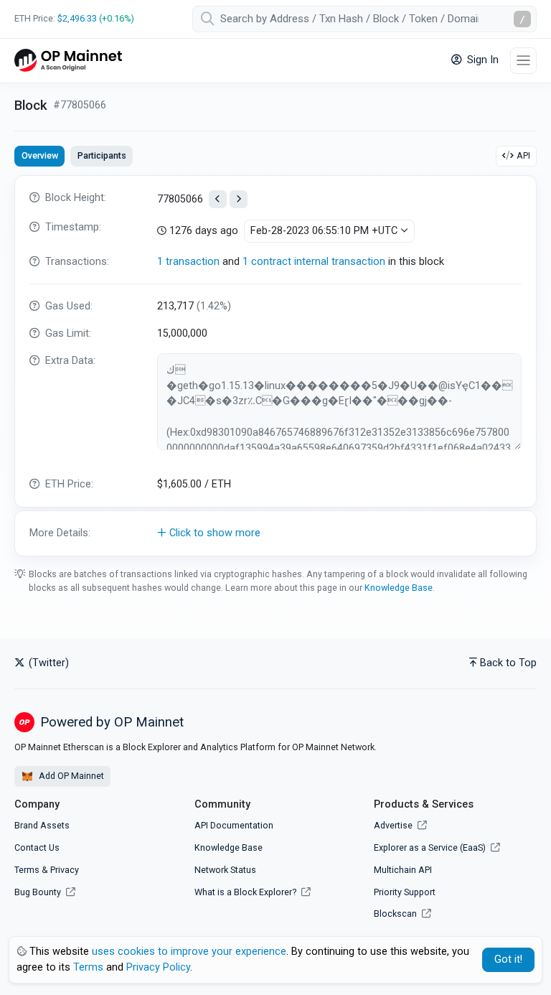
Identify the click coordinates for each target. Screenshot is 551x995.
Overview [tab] (40, 155)
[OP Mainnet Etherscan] (68, 61)
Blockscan (396, 913)
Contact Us (37, 847)
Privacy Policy (158, 967)
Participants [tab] (101, 155)
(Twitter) (47, 663)
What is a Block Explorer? (246, 892)
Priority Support (404, 892)
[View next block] (239, 199)
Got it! (508, 959)
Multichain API (403, 869)
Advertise (394, 825)
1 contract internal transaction (313, 262)
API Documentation (233, 825)
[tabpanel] (275, 365)
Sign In (481, 60)
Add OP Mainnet (70, 775)
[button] (275, 533)
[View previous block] (218, 199)
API (523, 155)
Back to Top (508, 663)
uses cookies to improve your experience (189, 951)
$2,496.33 (77, 18)
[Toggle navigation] (523, 60)
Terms (26, 869)
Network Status (225, 869)
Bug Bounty (37, 892)
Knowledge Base (398, 587)
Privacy (64, 869)
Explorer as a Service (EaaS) (431, 847)
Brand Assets (42, 825)
